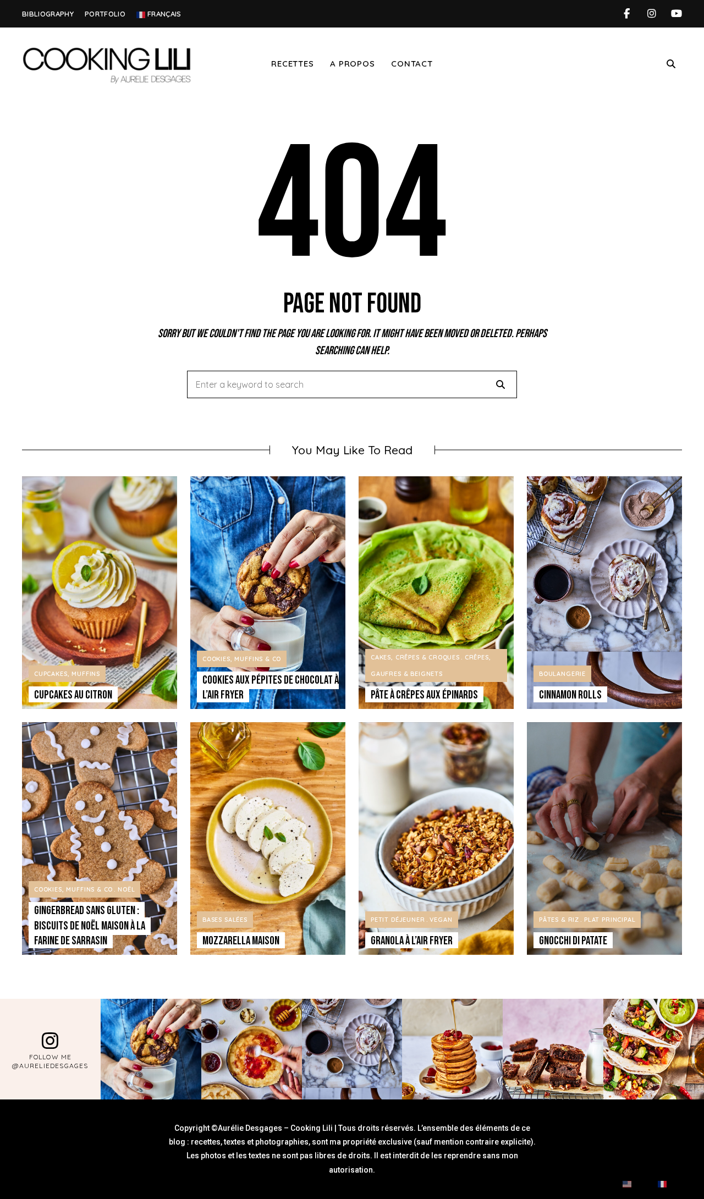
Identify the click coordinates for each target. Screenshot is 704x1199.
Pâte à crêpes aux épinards (424, 695)
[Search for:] (352, 385)
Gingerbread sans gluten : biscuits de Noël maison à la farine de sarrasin (89, 926)
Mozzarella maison (240, 941)
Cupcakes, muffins (67, 674)
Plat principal (610, 919)
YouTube (676, 14)
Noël (126, 889)
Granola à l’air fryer (412, 941)
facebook (626, 14)
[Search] (500, 384)
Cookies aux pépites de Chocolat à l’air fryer (270, 687)
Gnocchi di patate (573, 941)
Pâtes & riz (559, 919)
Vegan (441, 919)
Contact (411, 63)
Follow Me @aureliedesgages (50, 1061)
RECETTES (292, 63)
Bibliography (48, 13)
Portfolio (105, 13)
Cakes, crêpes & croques (415, 657)
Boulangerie (562, 674)
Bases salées (225, 919)
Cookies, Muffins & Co (241, 659)
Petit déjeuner (398, 919)
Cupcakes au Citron (73, 695)
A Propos (352, 63)
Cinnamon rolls (570, 695)
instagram (651, 14)
